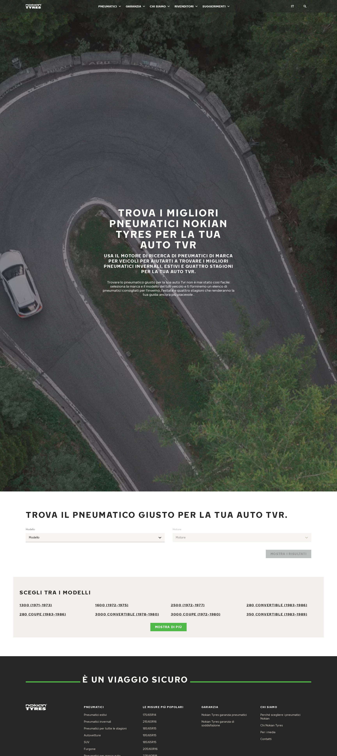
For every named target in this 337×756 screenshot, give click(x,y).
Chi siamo (158, 6)
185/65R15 (149, 728)
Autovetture (92, 735)
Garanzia (133, 6)
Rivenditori (184, 6)
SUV (86, 742)
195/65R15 (149, 735)
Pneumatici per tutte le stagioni (105, 728)
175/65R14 (149, 714)
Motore (177, 529)
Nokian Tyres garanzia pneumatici (224, 714)
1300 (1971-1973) (36, 605)
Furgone (90, 749)
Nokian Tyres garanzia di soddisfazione (217, 723)
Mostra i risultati (288, 554)
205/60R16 (150, 749)
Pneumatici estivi (95, 714)
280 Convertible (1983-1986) (277, 605)
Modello (30, 529)
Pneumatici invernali (97, 721)
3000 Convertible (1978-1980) (127, 614)
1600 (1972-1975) (112, 605)
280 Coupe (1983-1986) (43, 614)
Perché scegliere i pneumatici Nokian (280, 716)
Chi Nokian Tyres (271, 725)
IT (292, 6)
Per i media (267, 732)
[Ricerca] (305, 6)
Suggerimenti (214, 6)
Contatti (265, 739)
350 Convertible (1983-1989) (277, 614)
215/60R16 (150, 721)
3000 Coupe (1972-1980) (195, 614)
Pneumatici (107, 6)
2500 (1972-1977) (188, 605)
